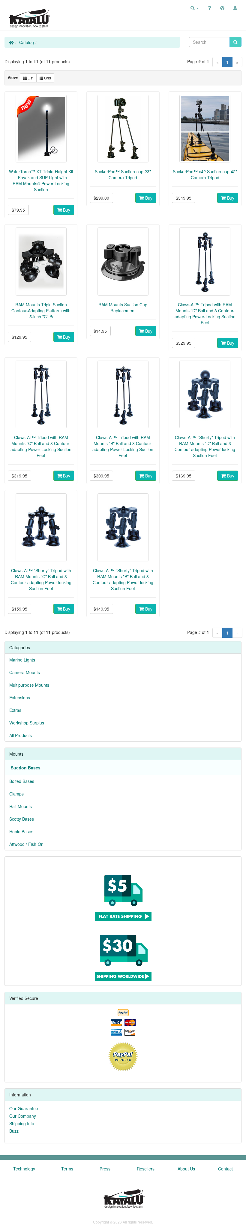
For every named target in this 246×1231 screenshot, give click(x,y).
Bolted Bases (21, 781)
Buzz (14, 1131)
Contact (225, 1169)
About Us (186, 1169)
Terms (67, 1169)
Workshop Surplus (26, 723)
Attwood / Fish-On (26, 844)
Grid (47, 77)
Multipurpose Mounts (29, 685)
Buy (66, 210)
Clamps (16, 794)
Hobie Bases (21, 831)
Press (105, 1169)
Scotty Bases (21, 819)
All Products (20, 735)
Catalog (26, 42)
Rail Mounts (20, 806)
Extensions (19, 697)
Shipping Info (21, 1123)
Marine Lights (22, 660)
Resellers (145, 1169)
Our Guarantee (23, 1108)
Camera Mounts (24, 672)
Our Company (22, 1116)
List (30, 77)
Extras (15, 710)
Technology (24, 1169)
